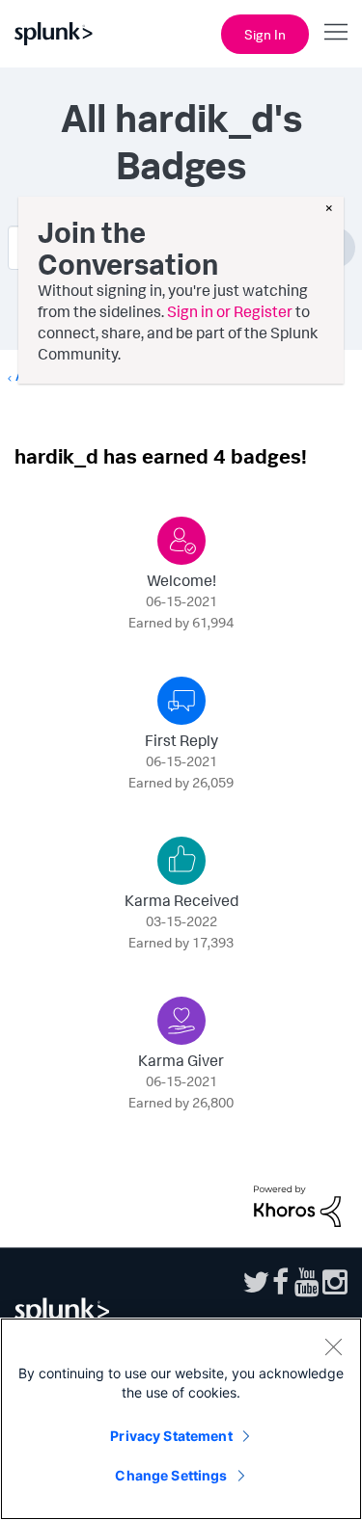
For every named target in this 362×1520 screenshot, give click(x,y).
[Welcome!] (181, 541)
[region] (181, 1419)
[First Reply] (181, 701)
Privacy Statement (171, 1435)
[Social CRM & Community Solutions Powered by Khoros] (297, 1203)
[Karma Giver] (181, 1021)
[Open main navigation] (336, 31)
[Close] (333, 1346)
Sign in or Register (229, 311)
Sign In (265, 34)
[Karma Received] (181, 861)
